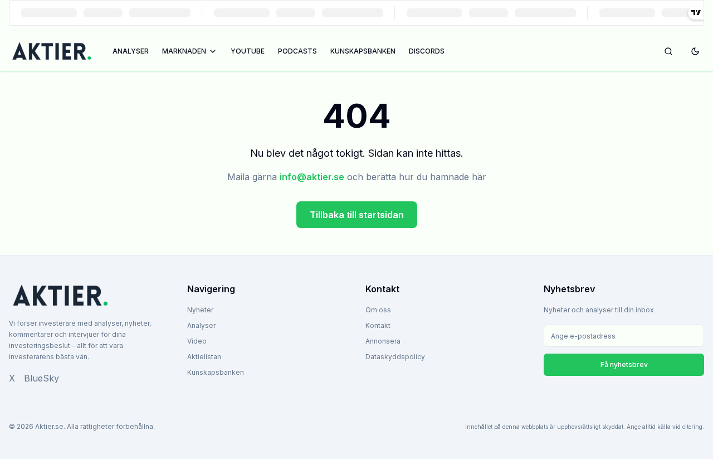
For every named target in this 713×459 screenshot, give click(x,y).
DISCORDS (427, 51)
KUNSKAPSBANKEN (362, 51)
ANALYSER (131, 51)
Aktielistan (204, 356)
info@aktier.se (312, 176)
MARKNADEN (184, 51)
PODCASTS (297, 51)
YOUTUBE (248, 51)
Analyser (201, 325)
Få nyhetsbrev (624, 364)
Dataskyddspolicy (395, 356)
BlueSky (41, 378)
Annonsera (383, 341)
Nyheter (200, 310)
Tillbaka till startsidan (357, 214)
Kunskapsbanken (215, 372)
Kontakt (377, 325)
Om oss (378, 310)
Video (197, 341)
